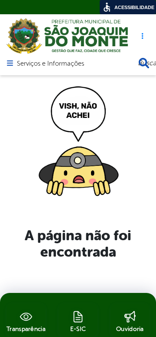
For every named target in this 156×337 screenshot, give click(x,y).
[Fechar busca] (144, 63)
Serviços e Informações (50, 63)
